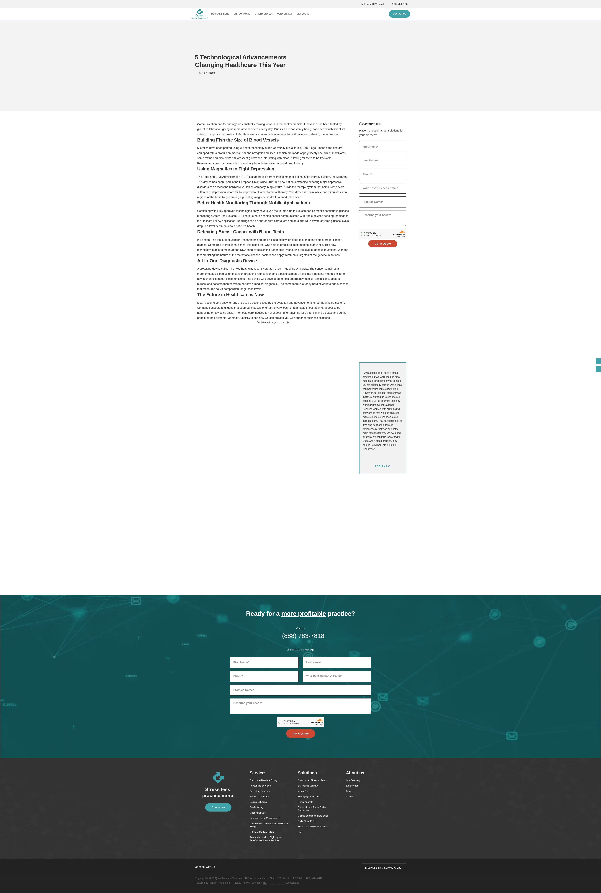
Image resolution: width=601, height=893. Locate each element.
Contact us (218, 807)
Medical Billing (220, 14)
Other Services (264, 14)
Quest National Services (228, 878)
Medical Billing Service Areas (383, 867)
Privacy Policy (241, 882)
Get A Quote (383, 243)
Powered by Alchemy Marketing (212, 882)
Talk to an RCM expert (372, 4)
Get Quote (303, 14)
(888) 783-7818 (400, 4)
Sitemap (256, 882)
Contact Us (399, 14)
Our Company (284, 14)
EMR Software (242, 14)
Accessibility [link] (292, 882)
